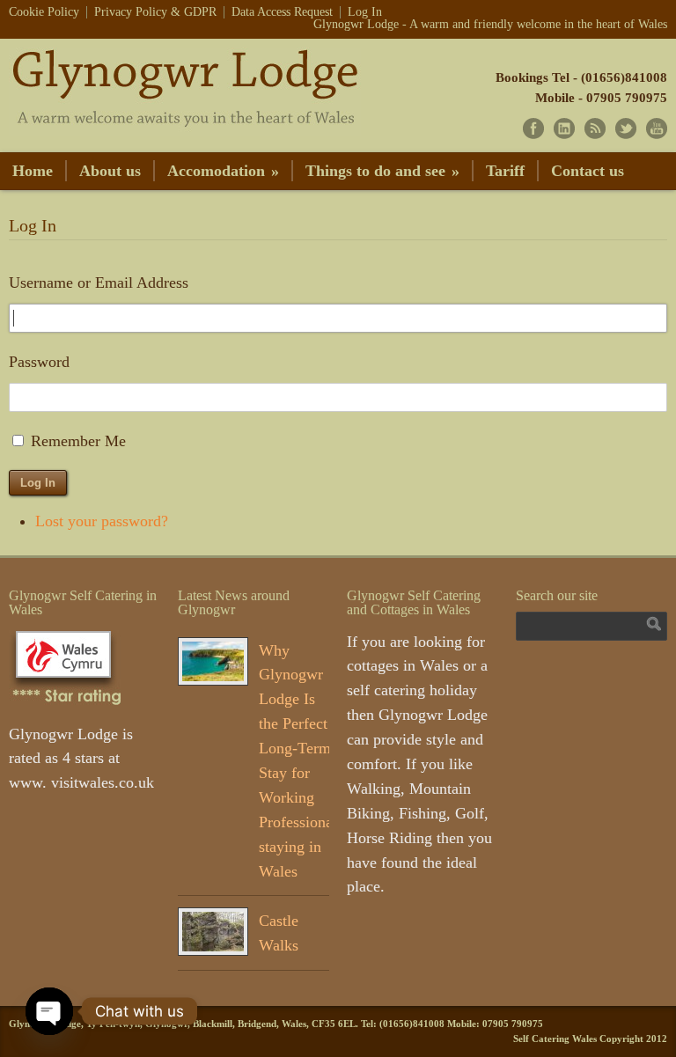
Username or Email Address (98, 282)
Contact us (587, 171)
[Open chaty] (49, 1011)
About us (110, 171)
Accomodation (223, 171)
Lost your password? (101, 521)
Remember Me (78, 441)
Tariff (505, 171)
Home (32, 171)
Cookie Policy (44, 12)
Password (39, 362)
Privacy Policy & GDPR (155, 12)
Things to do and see (382, 171)
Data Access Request (282, 12)
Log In (365, 12)
